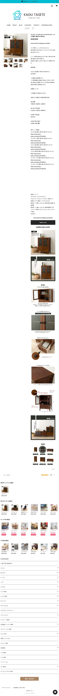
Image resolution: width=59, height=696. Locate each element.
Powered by (28, 693)
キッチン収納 (4, 596)
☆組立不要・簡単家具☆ (7, 563)
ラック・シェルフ (4, 615)
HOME (9, 25)
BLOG (20, 25)
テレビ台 (3, 587)
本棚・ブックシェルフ (5, 638)
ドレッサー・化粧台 (5, 619)
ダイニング (3, 601)
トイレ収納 (3, 657)
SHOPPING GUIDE (47, 25)
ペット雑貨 (3, 652)
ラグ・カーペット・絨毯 (6, 629)
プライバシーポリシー (6, 687)
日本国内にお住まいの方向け (43, 227)
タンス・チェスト (4, 605)
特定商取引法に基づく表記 (19, 687)
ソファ (2, 582)
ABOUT (15, 25)
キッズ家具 (3, 666)
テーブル (3, 577)
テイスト (3, 568)
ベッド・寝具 (3, 591)
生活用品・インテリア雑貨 (7, 624)
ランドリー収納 (4, 643)
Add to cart (43, 222)
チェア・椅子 (4, 634)
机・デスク (3, 572)
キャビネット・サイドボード (7, 610)
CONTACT (36, 25)
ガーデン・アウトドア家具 (7, 671)
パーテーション (4, 662)
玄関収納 (3, 648)
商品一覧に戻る (29, 679)
